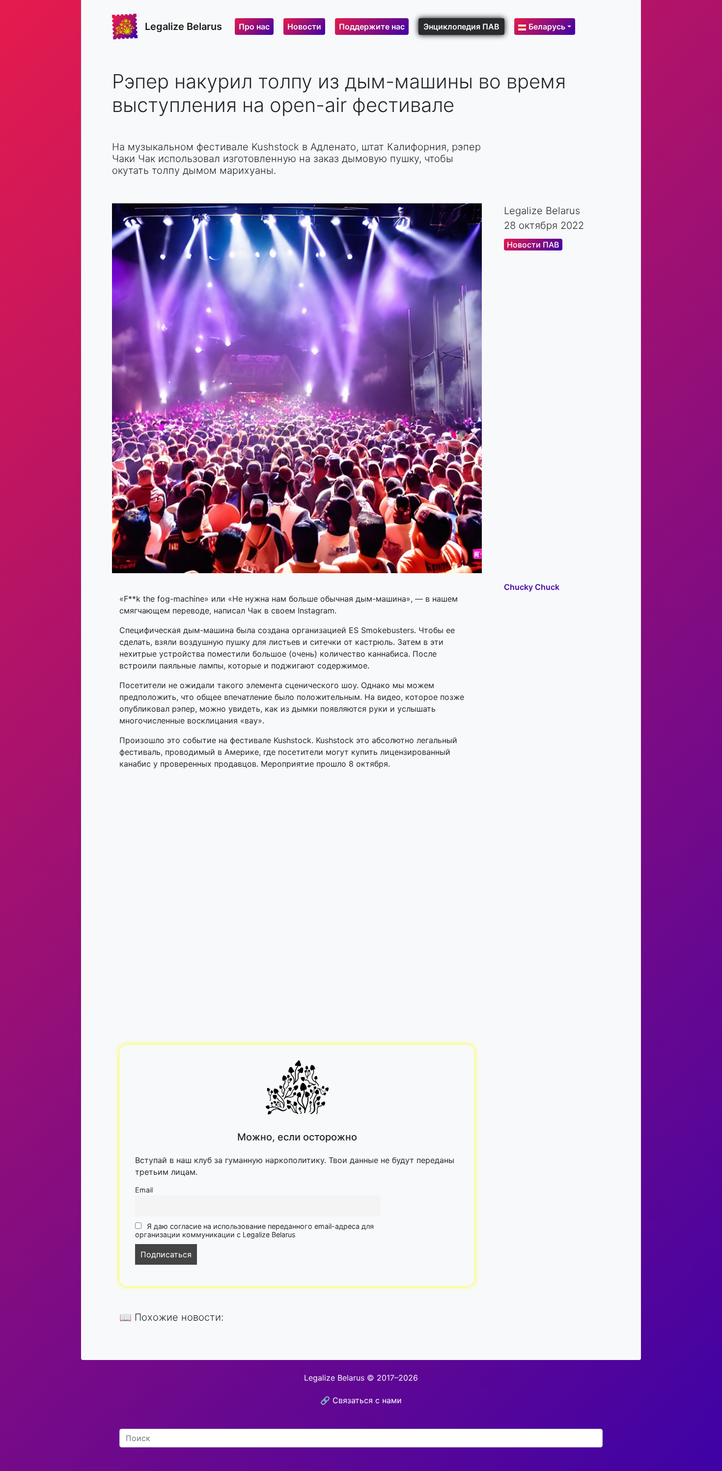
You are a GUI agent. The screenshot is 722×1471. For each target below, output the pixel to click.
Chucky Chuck (531, 587)
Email (144, 1190)
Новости (304, 26)
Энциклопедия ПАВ (461, 26)
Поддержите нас (372, 26)
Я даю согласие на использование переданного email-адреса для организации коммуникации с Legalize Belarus (254, 1230)
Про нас (254, 26)
